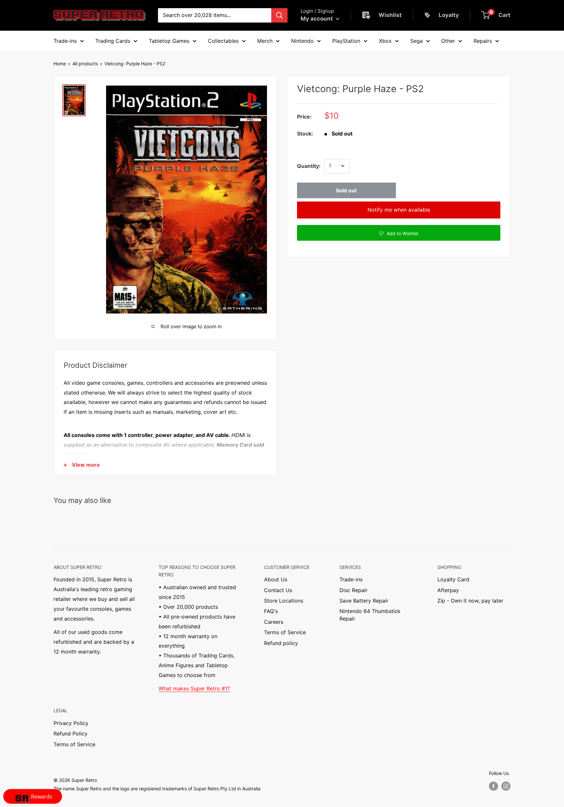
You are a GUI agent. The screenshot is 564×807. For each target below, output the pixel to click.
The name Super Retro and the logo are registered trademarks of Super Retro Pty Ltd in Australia (157, 788)
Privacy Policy (71, 723)
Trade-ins (351, 579)
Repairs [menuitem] (483, 41)
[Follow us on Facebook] (493, 785)
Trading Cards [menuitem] (112, 41)
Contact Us (278, 590)
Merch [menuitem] (265, 41)
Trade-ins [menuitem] (65, 41)
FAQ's (271, 611)
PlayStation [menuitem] (346, 41)
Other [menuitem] (448, 41)
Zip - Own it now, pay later (470, 600)
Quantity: (309, 165)
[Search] (279, 15)
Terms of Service (285, 632)
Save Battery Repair (363, 600)
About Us (275, 579)
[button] (398, 232)
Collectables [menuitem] (223, 41)
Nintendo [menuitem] (302, 41)
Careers (273, 622)
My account (317, 18)
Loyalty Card (453, 579)
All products (85, 63)
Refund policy (281, 643)
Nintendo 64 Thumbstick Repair (369, 614)
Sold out (346, 190)
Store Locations (283, 600)
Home (60, 63)
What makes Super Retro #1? (194, 688)
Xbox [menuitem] (385, 41)
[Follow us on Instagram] (505, 785)
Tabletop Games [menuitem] (169, 41)
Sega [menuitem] (416, 41)
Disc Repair (353, 590)
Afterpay (448, 590)
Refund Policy (70, 733)
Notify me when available (399, 209)
